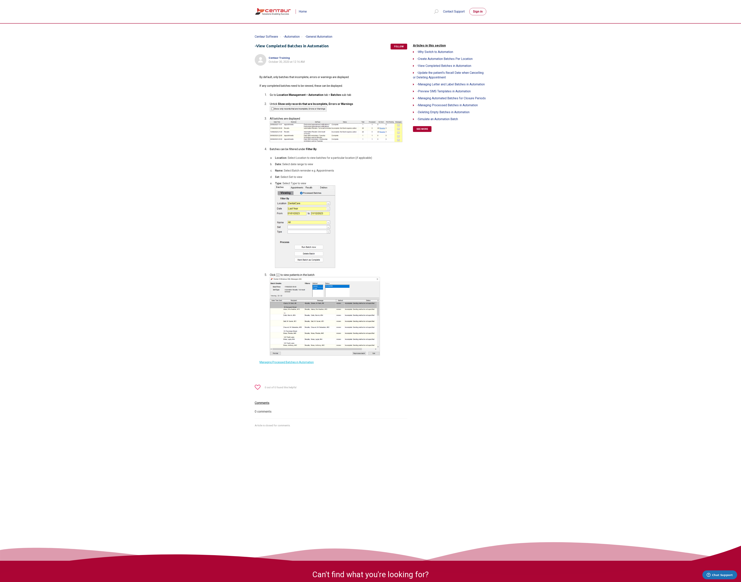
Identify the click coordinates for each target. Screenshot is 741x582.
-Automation (291, 36)
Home (303, 11)
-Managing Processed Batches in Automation (447, 105)
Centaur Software (266, 36)
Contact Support (454, 11)
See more (422, 129)
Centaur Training (279, 57)
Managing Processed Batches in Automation (287, 362)
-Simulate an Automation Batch (437, 119)
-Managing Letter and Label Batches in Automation (451, 84)
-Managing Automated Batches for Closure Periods (451, 98)
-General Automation (318, 36)
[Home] (273, 11)
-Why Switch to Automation (435, 52)
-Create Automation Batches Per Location (445, 59)
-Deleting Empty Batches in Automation (443, 112)
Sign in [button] (478, 11)
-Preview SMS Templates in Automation (444, 91)
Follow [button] (399, 46)
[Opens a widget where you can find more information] (719, 575)
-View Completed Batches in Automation (444, 66)
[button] (434, 11)
